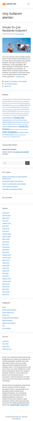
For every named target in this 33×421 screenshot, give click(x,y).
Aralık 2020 (5, 228)
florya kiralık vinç (12, 111)
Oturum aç (5, 341)
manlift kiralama (7, 122)
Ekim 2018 (5, 273)
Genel (4, 307)
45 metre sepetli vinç (7, 99)
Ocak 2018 (5, 294)
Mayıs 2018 (5, 284)
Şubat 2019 (5, 265)
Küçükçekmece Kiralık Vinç (8, 120)
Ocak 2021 (5, 226)
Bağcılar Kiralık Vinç (25, 105)
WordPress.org (6, 349)
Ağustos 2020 (6, 234)
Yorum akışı (5, 346)
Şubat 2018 (5, 292)
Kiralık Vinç (19, 117)
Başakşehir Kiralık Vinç (16, 107)
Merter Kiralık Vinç (12, 124)
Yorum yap (7, 86)
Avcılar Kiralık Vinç (7, 105)
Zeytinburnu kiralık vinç (6, 136)
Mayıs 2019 (5, 260)
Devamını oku (20, 76)
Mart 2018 (5, 289)
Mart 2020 (5, 244)
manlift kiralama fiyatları (17, 122)
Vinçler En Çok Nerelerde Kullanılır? (14, 29)
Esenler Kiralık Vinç (17, 109)
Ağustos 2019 (6, 255)
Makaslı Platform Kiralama (10, 317)
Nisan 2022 (5, 218)
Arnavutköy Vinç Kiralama (13, 103)
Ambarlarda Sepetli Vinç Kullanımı (12, 181)
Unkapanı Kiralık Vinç (24, 129)
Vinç (3, 325)
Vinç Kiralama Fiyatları (22, 132)
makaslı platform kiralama (21, 120)
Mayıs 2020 (6, 239)
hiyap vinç (26, 113)
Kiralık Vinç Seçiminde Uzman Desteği (14, 184)
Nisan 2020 (5, 242)
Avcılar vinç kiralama (16, 105)
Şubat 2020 (6, 247)
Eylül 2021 (5, 220)
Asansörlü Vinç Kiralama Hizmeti (12, 189)
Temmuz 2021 (6, 223)
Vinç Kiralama (22, 81)
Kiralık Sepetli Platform (23, 115)
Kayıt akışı (5, 344)
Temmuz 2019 (6, 257)
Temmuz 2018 (6, 281)
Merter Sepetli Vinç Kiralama (22, 124)
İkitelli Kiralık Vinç (16, 136)
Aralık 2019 (5, 252)
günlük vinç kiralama (10, 113)
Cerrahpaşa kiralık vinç (8, 109)
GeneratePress (16, 418)
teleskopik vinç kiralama (14, 129)
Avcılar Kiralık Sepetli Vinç (24, 103)
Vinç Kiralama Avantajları (10, 186)
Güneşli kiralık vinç (20, 111)
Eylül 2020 (5, 231)
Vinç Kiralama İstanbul (8, 134)
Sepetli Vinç (15, 126)
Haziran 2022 (6, 215)
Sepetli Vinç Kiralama (10, 81)
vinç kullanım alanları (10, 84)
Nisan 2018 (5, 286)
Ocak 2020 (5, 249)
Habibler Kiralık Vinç (20, 113)
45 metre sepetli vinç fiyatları (19, 99)
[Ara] (27, 163)
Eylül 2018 (5, 276)
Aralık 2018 (5, 271)
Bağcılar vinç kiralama (6, 107)
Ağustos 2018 (6, 278)
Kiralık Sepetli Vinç (8, 118)
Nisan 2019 (5, 263)
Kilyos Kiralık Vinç (14, 115)
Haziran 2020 (6, 236)
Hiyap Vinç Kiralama (6, 115)
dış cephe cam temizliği (21, 152)
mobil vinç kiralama (7, 126)
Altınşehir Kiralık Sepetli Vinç (17, 101)
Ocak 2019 (5, 268)
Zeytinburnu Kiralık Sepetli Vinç (20, 134)
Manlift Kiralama (7, 320)
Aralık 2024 (5, 213)
